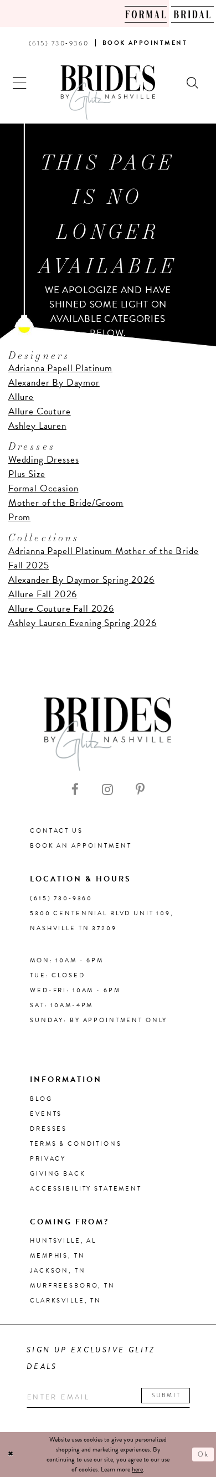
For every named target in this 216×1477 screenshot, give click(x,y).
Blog (41, 1099)
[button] (20, 81)
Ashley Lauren (37, 426)
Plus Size (26, 474)
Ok (203, 1454)
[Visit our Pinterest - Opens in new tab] (140, 790)
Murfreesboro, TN (72, 1285)
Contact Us (56, 830)
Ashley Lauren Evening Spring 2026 (82, 623)
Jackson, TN (57, 1270)
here (137, 1469)
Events (46, 1114)
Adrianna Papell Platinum (60, 368)
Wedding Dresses (43, 459)
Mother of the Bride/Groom (66, 503)
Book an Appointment (80, 845)
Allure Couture (39, 411)
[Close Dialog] (10, 1454)
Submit (166, 1395)
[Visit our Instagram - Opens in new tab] (107, 790)
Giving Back (57, 1173)
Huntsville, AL (63, 1240)
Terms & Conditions (75, 1143)
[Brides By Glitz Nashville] (108, 92)
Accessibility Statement (86, 1188)
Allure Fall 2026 (42, 594)
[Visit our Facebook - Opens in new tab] (75, 790)
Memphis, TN (57, 1255)
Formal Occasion (43, 488)
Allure (21, 397)
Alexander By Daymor (54, 382)
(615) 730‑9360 (61, 898)
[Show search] (193, 81)
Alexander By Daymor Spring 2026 (81, 580)
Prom (19, 517)
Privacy (48, 1158)
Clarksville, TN (65, 1300)
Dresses (48, 1129)
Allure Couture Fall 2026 (61, 609)
